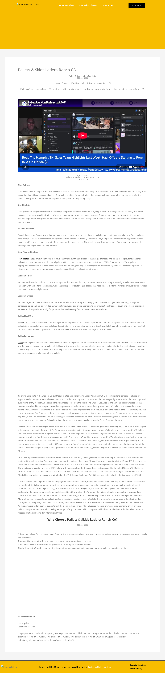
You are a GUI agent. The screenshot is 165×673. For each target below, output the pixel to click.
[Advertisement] (82, 29)
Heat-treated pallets (26, 259)
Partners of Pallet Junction (99, 667)
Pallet (20, 342)
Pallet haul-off (24, 322)
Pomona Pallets (66, 5)
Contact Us (108, 5)
